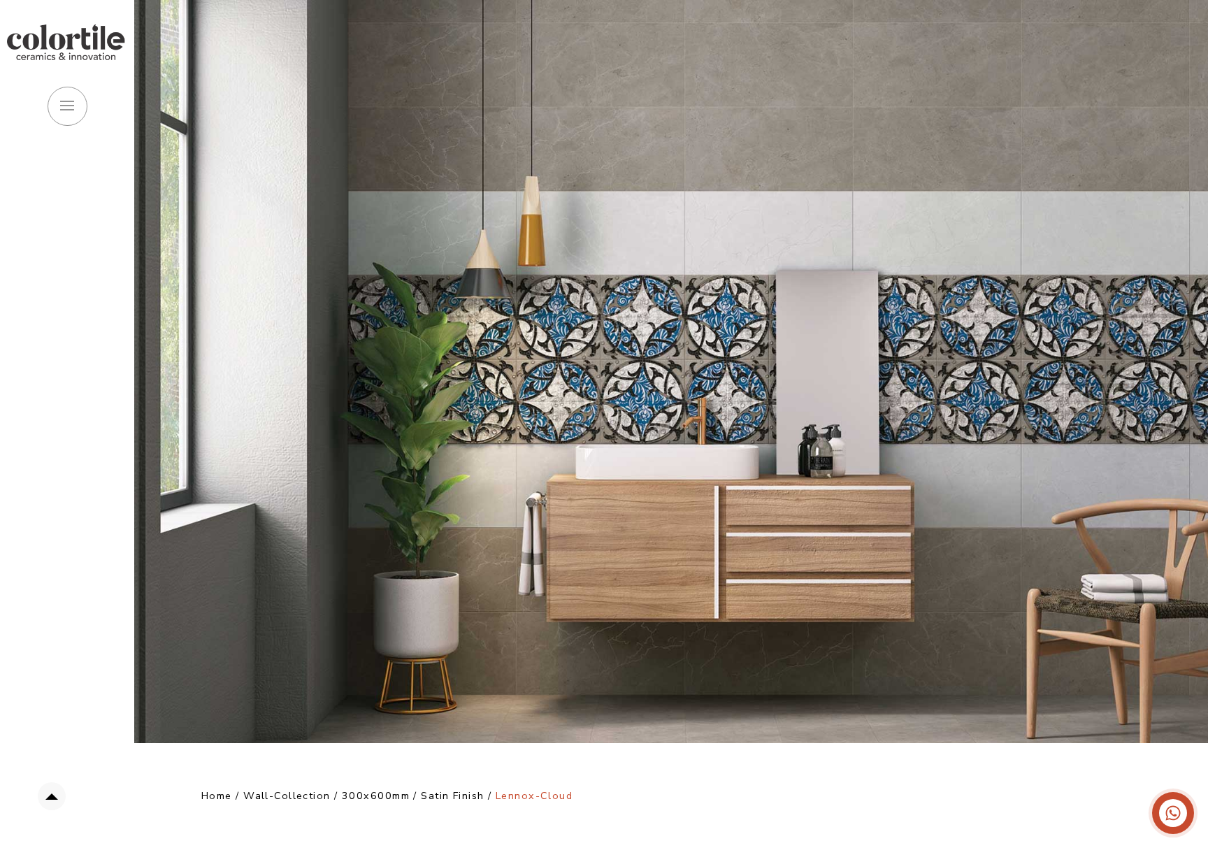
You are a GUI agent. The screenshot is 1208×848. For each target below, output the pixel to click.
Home (216, 796)
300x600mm (376, 796)
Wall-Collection (287, 796)
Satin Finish (454, 796)
